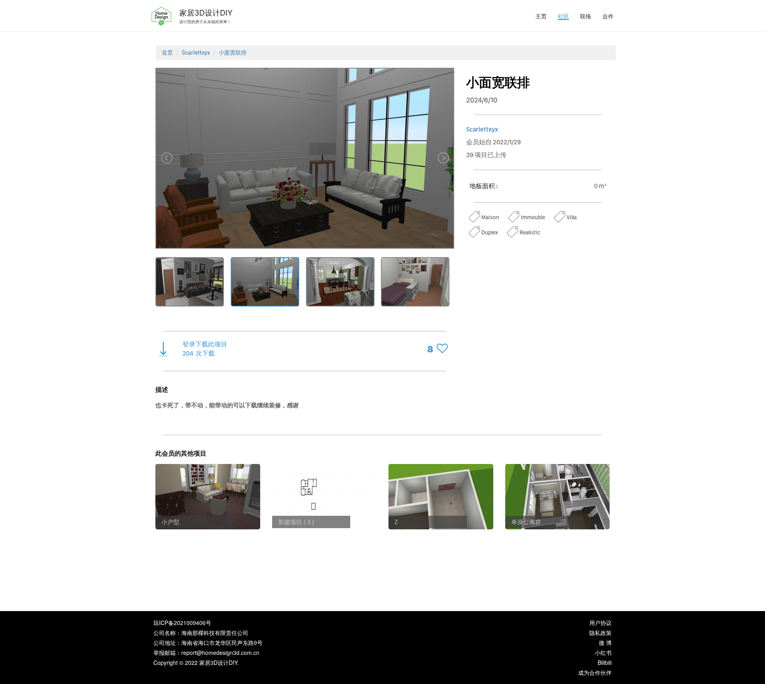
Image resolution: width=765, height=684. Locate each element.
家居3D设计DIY (206, 13)
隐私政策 (600, 633)
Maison (490, 217)
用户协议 (600, 623)
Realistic (530, 232)
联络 (585, 16)
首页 (167, 52)
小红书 (603, 652)
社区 (563, 16)
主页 (541, 16)
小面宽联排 (233, 52)
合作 (608, 16)
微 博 (605, 643)
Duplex (489, 232)
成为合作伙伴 (595, 672)
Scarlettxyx (196, 52)
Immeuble (533, 217)
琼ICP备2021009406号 (182, 623)
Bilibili (605, 662)
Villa (572, 217)
